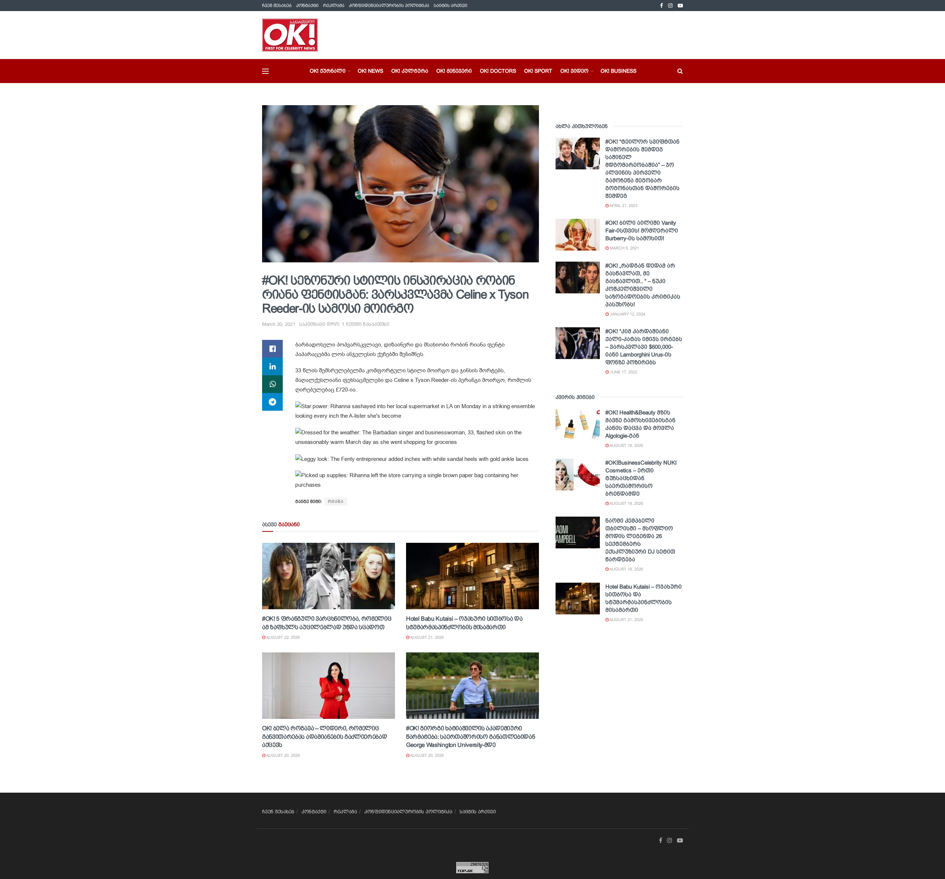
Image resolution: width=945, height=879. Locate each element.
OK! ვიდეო (574, 71)
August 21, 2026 (426, 637)
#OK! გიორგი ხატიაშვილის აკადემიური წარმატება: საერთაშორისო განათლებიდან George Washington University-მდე (470, 736)
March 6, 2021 (624, 248)
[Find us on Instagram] (670, 5)
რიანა (336, 501)
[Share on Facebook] (272, 349)
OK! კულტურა (409, 71)
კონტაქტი (307, 5)
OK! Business (618, 71)
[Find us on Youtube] (680, 5)
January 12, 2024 (627, 314)
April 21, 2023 (623, 205)
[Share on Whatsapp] (272, 384)
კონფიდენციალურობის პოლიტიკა (389, 5)
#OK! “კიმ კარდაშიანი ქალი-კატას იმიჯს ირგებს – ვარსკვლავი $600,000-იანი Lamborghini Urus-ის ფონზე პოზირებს (643, 346)
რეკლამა (333, 5)
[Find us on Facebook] (661, 5)
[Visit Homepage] (290, 35)
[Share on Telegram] (272, 402)
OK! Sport (538, 71)
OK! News (370, 71)
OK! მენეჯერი (454, 71)
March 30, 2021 (278, 324)
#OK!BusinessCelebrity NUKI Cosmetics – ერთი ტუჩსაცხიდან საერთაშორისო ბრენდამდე (641, 478)
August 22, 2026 (282, 637)
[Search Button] (680, 71)
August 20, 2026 (282, 755)
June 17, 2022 (623, 372)
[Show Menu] (265, 71)
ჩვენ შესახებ (277, 5)
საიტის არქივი (450, 5)
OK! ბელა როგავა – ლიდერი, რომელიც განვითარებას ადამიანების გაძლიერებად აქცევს (324, 736)
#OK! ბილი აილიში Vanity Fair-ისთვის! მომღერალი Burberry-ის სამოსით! (641, 230)
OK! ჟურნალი (328, 71)
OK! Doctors (498, 71)
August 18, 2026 (626, 445)
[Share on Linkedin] (272, 366)
